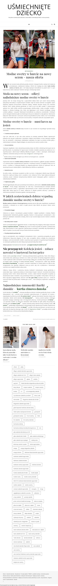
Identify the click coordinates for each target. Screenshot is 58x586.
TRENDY (30, 574)
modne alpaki (34, 472)
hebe (38, 416)
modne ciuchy (17, 476)
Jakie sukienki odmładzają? (37, 436)
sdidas (27, 509)
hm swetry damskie (28, 420)
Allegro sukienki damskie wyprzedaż (23, 371)
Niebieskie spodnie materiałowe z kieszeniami (27, 352)
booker (15, 391)
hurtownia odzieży (18, 424)
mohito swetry (29, 485)
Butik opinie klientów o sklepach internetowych (21, 575)
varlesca (38, 538)
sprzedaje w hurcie (16, 256)
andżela (35, 379)
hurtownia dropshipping (10, 263)
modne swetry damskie (30, 476)
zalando (28, 542)
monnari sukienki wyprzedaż (21, 489)
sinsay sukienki (17, 513)
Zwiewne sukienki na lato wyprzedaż (23, 558)
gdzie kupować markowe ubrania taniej (24, 407)
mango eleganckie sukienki (27, 448)
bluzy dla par (17, 387)
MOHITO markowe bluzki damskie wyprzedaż (25, 481)
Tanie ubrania (17, 538)
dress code (37, 395)
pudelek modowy (36, 574)
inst (40, 428)
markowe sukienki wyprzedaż (21, 456)
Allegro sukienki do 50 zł (20, 375)
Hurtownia (15, 245)
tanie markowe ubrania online (21, 529)
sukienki (29, 517)
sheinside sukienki (37, 509)
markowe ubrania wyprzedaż (21, 468)
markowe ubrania (36, 464)
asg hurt (16, 383)
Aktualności (29, 71)
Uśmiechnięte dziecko (29, 10)
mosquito (34, 489)
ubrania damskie (28, 538)
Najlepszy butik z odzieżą (38, 575)
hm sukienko (17, 420)
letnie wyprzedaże (35, 444)
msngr (41, 489)
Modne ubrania (6, 575)
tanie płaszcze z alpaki (38, 529)
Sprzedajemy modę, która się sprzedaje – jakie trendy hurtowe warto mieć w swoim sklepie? (10, 355)
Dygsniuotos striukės (35, 309)
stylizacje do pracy (18, 517)
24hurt (15, 367)
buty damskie (44, 577)
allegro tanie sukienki (35, 375)
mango (15, 448)
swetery (16, 525)
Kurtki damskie (9, 579)
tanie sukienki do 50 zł (19, 533)
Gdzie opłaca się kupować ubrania (22, 411)
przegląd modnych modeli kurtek (36, 245)
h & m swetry (30, 416)
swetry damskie (7, 315)
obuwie (15, 579)
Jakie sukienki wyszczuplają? (21, 440)
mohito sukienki (17, 485)
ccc (21, 391)
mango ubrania (17, 452)
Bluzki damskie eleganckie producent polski (32, 383)
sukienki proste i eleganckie (21, 521)
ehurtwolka (16, 399)
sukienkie (36, 517)
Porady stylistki (24, 574)
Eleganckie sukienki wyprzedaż (21, 403)
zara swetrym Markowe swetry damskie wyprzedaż (27, 554)
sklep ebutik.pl (28, 513)
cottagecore (30, 153)
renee (38, 505)
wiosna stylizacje (18, 542)
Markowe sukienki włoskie (20, 460)
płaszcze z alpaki (29, 505)
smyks (37, 513)
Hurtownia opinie (45, 574)
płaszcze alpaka (38, 501)
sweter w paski (35, 521)
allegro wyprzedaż (18, 379)
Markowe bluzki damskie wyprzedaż (34, 452)
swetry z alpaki (16, 315)
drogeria (50, 577)
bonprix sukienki (28, 387)
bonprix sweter (39, 387)
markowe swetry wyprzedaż (21, 464)
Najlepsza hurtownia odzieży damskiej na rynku (29, 577)
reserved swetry (18, 509)
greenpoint (37, 411)
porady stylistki (28, 497)
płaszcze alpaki (17, 505)
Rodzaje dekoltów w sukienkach (10, 577)
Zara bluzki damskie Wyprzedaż (22, 546)
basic (46, 275)
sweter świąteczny (26, 525)
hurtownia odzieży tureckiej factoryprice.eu (25, 428)
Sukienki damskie (10, 574)
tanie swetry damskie (34, 533)
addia (22, 367)
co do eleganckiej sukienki (32, 391)
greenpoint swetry (18, 416)
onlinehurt (36, 493)
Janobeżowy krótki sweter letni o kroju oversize (45, 352)
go (13, 138)
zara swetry (17, 550)
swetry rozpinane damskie (10, 226)
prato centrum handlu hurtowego (22, 501)
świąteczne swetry (18, 562)
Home (4, 579)
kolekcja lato (34, 440)
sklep (35, 277)
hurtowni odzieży (29, 261)
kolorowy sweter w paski (20, 444)
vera (30, 279)
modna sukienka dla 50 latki (21, 472)
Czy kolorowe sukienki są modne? (22, 395)
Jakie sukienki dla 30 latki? (20, 436)
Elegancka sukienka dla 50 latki (30, 399)
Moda (4, 574)
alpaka (28, 379)
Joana (6, 319)
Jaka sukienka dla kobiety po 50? (22, 432)
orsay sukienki (17, 497)
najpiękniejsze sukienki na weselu (22, 493)
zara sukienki (36, 546)
